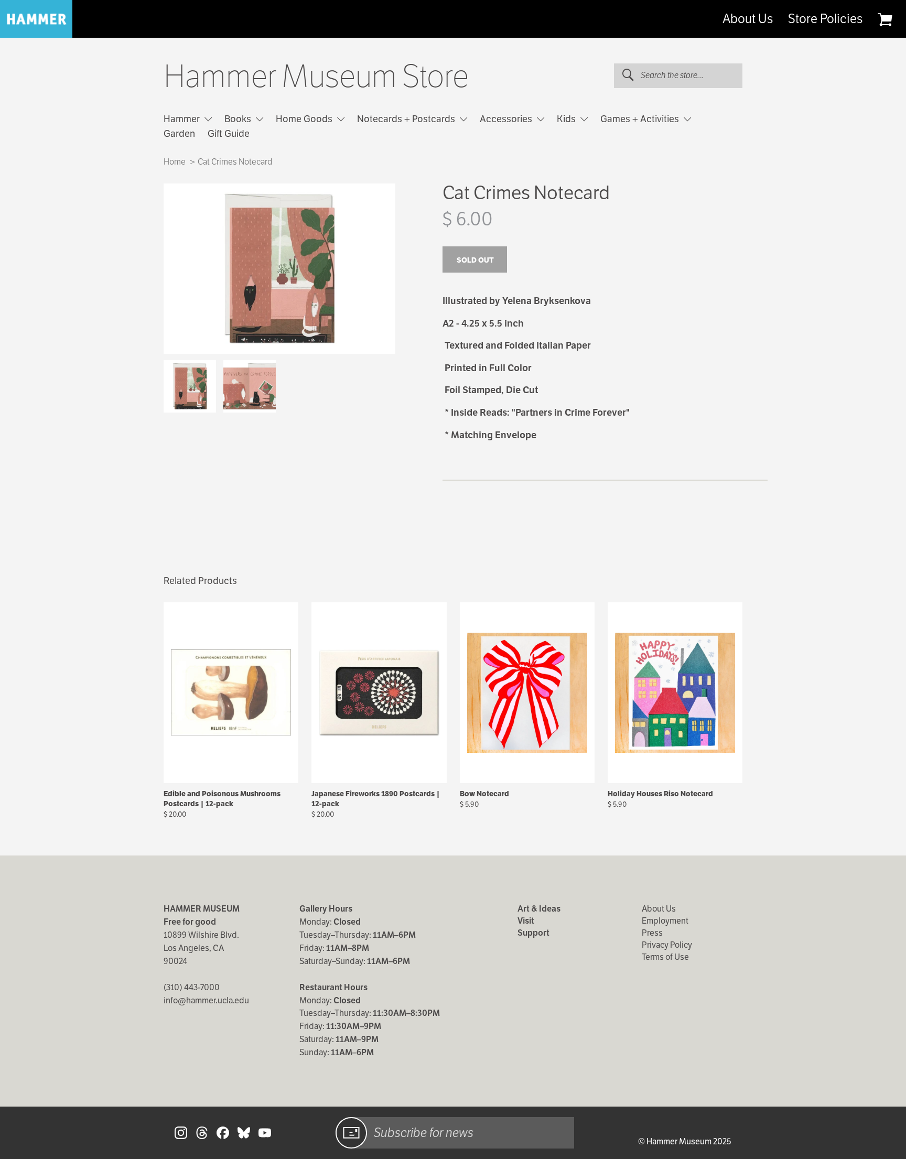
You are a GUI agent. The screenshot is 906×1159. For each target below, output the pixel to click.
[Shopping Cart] (885, 19)
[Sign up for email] (351, 1133)
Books (238, 119)
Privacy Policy (667, 944)
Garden (179, 133)
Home (175, 161)
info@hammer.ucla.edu (206, 1000)
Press (652, 932)
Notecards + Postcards (407, 119)
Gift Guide (229, 133)
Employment (665, 920)
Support (533, 932)
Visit (525, 920)
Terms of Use (665, 956)
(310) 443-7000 (192, 987)
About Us (747, 19)
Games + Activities (640, 119)
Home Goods (305, 119)
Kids (567, 119)
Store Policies (825, 19)
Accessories (507, 119)
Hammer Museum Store (316, 76)
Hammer (183, 119)
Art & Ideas (538, 908)
